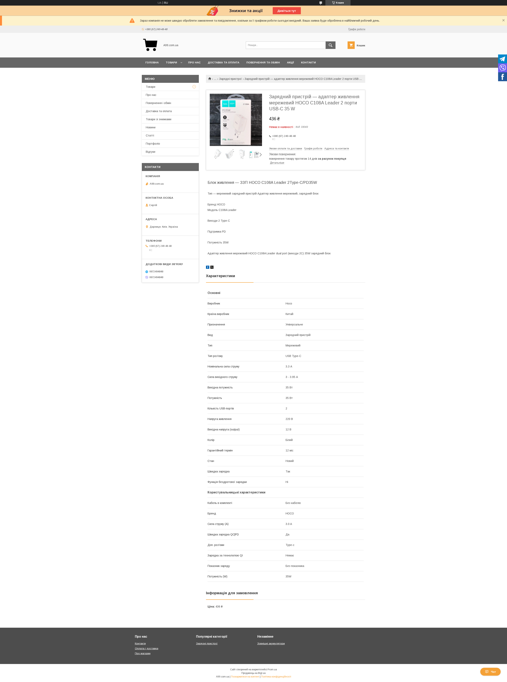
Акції (290, 62)
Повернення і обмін (158, 103)
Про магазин (143, 653)
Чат (493, 671)
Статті (150, 135)
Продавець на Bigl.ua (253, 673)
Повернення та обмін (263, 62)
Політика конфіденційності (276, 676)
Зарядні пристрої (230, 78)
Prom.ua (272, 669)
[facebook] (207, 267)
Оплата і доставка (146, 648)
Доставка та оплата (223, 62)
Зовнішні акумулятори (271, 643)
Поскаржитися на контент (245, 676)
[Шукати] (330, 45)
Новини (150, 127)
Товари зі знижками (158, 119)
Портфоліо (153, 143)
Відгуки (150, 151)
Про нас (194, 62)
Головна (152, 62)
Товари (171, 62)
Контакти (308, 62)
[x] (211, 267)
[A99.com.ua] (150, 52)
